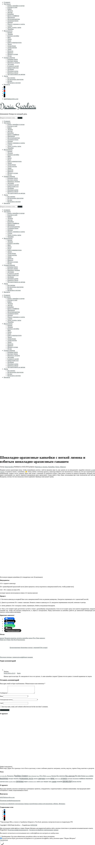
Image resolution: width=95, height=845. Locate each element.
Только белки (11, 46)
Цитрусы (10, 51)
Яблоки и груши (12, 54)
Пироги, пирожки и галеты (16, 24)
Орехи (9, 39)
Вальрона (8, 638)
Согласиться (4, 840)
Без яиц (9, 81)
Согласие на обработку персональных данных (43, 830)
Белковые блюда (12, 59)
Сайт (1, 703)
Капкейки (10, 14)
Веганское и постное (14, 83)
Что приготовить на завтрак (16, 74)
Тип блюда (7, 4)
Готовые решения (9, 57)
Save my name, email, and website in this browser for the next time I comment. (25, 706)
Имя (1, 696)
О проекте (7, 2)
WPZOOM (33, 825)
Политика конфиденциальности (18, 830)
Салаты (9, 26)
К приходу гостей (13, 66)
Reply (19, 673)
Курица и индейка (13, 36)
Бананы (9, 32)
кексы (30, 638)
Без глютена (11, 78)
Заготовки (10, 64)
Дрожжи (10, 34)
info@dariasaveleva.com (11, 99)
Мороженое (11, 17)
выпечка (13, 638)
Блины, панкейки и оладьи (15, 5)
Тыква (9, 49)
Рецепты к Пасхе (12, 72)
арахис (2, 638)
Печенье (10, 22)
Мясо (9, 37)
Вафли (9, 9)
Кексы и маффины (13, 15)
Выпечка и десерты (13, 62)
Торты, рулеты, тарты (14, 27)
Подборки (10, 69)
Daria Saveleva (18, 106)
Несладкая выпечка (13, 19)
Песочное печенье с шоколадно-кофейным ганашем (16, 657)
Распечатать (21, 640)
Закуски (10, 12)
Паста (9, 41)
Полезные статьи (12, 71)
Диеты (6, 76)
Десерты (10, 10)
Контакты (7, 84)
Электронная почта (6, 699)
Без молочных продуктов (15, 79)
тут (14, 475)
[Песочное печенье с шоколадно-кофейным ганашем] (37, 657)
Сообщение (3, 693)
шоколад (42, 638)
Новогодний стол (13, 67)
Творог (9, 44)
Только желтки (12, 47)
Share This (10, 640)
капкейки (25, 638)
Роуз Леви (36, 638)
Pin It (15, 640)
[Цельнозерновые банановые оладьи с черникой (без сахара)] (4, 647)
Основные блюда (12, 21)
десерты (19, 638)
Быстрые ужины (12, 61)
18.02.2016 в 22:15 (9, 673)
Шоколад (10, 52)
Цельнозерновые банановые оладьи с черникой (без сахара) (28, 647)
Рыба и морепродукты (14, 42)
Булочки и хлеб (12, 7)
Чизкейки (10, 29)
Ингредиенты (8, 31)
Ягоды (9, 56)
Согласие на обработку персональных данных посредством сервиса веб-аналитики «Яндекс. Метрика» (32, 803)
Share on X (3, 640)
